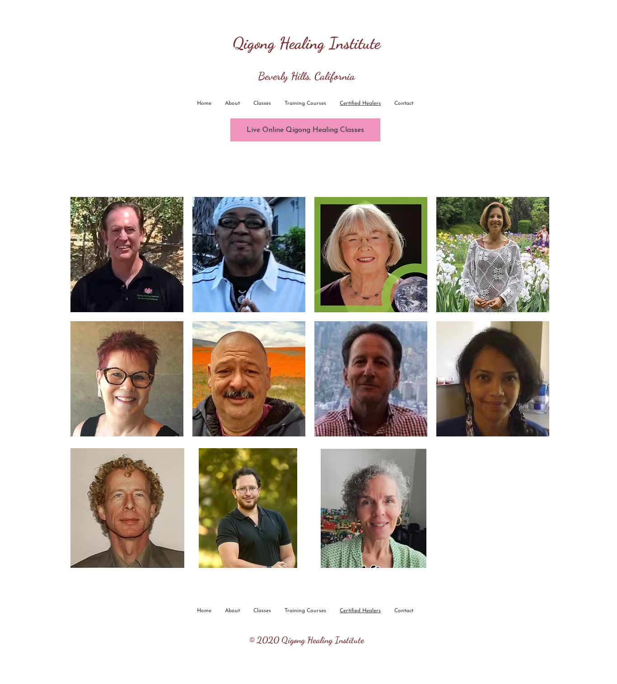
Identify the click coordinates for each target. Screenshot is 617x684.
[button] (126, 254)
